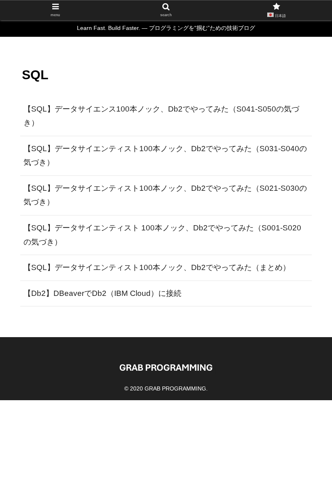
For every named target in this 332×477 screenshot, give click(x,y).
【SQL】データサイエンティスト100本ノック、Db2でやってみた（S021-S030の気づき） (165, 195)
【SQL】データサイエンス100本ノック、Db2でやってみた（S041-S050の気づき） (161, 116)
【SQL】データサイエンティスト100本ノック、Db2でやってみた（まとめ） (156, 267)
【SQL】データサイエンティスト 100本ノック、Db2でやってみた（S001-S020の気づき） (162, 235)
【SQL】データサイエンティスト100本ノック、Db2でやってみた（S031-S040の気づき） (165, 155)
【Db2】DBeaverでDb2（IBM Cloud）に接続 (102, 293)
